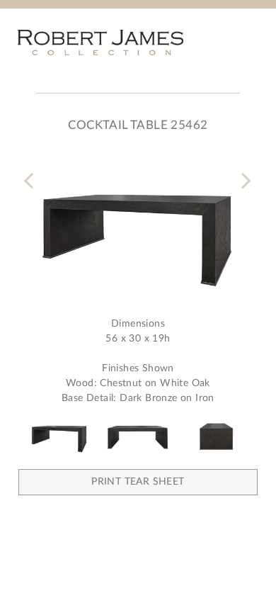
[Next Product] (244, 172)
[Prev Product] (31, 172)
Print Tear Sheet (137, 482)
